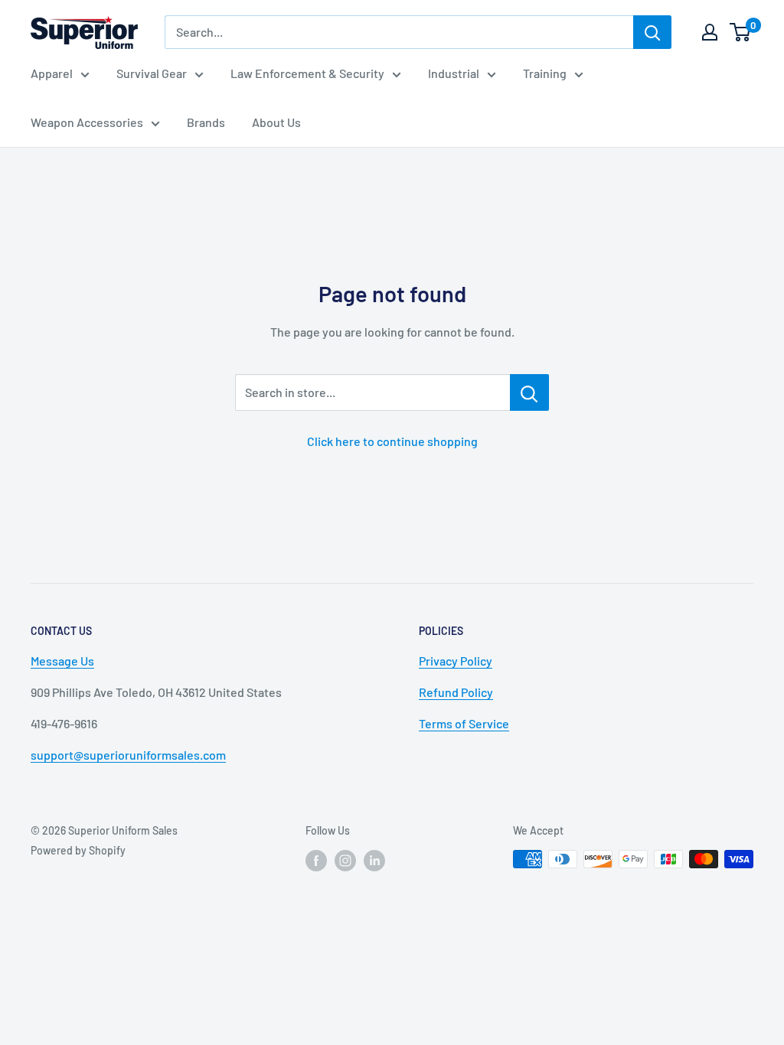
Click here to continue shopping (392, 441)
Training (545, 73)
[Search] (652, 32)
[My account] (709, 32)
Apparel (52, 73)
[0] (740, 32)
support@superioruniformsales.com (128, 754)
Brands (206, 122)
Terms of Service (464, 723)
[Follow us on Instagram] (345, 860)
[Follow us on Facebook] (316, 860)
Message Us (62, 660)
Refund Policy (456, 692)
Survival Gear (151, 73)
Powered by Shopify (78, 850)
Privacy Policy (455, 660)
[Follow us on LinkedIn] (374, 860)
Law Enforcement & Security (307, 73)
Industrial (453, 73)
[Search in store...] (529, 392)
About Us (276, 122)
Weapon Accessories (87, 122)
